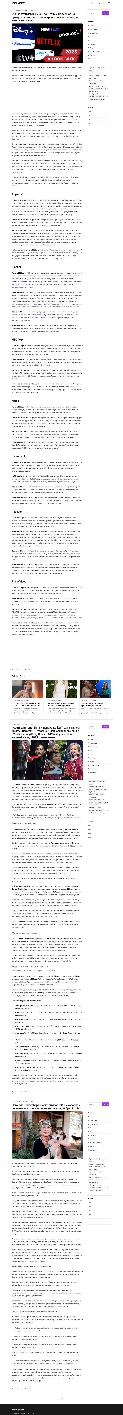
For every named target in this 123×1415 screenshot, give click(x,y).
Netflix (90, 70)
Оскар (91, 75)
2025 (89, 115)
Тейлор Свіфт (93, 83)
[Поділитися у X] (25, 669)
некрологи (93, 55)
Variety (98, 3)
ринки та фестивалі (95, 51)
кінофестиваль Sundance (96, 73)
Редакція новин (93, 81)
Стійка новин (98, 75)
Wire (105, 75)
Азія (91, 40)
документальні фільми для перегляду (97, 86)
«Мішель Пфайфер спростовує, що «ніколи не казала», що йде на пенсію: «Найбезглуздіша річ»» (61, 705)
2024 (89, 119)
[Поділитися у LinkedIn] (29, 669)
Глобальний (93, 29)
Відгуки (92, 48)
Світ (91, 37)
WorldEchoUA (18, 3)
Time (92, 3)
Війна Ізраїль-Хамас (95, 94)
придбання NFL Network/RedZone (37, 279)
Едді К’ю (30, 230)
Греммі (106, 88)
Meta (103, 3)
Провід (91, 88)
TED (109, 3)
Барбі (90, 78)
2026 (89, 111)
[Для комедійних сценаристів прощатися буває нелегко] (95, 689)
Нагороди (93, 44)
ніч (107, 96)
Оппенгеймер (98, 88)
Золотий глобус (93, 91)
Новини (25, 10)
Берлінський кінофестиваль (97, 67)
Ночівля (102, 81)
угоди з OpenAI (47, 328)
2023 (89, 123)
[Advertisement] (47, 97)
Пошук (106, 13)
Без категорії (94, 33)
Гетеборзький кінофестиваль (97, 99)
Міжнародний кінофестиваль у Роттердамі (97, 96)
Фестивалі (93, 59)
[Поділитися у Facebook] (21, 669)
